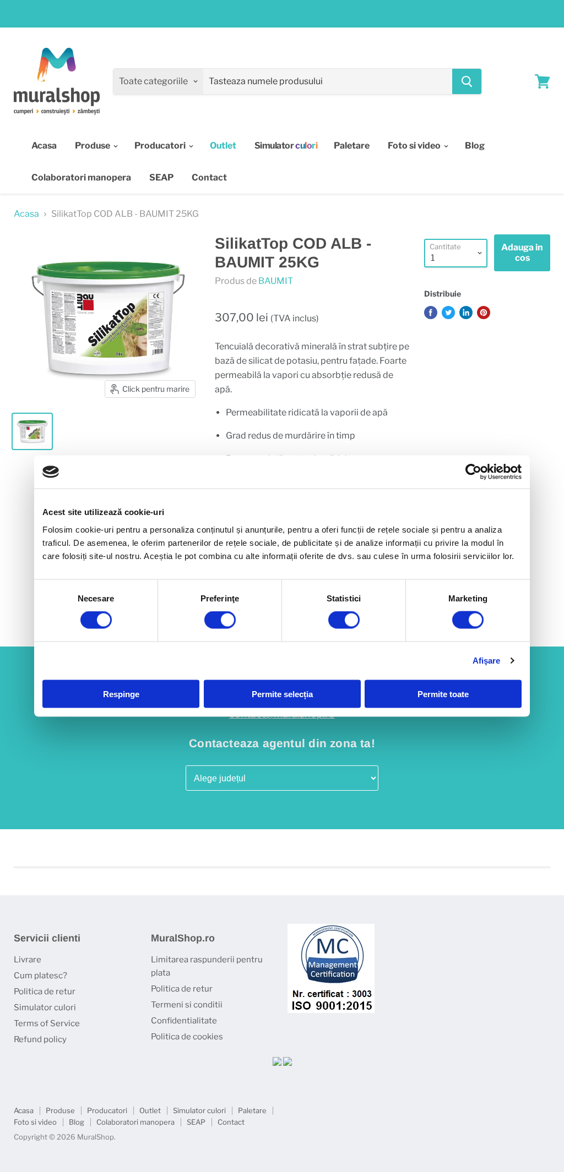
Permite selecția (282, 693)
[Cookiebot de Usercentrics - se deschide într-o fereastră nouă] (473, 472)
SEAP (161, 177)
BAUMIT (275, 281)
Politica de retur (44, 991)
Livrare (27, 960)
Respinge (121, 693)
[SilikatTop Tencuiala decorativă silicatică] (32, 431)
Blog (475, 145)
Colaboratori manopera (81, 177)
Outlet (150, 1110)
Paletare (352, 145)
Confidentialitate (184, 1021)
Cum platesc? (40, 976)
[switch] (220, 620)
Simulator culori (45, 1007)
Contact (209, 177)
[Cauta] (466, 81)
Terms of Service (47, 1023)
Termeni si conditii (187, 1005)
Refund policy (40, 1039)
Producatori (160, 145)
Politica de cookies (187, 1037)
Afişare (487, 660)
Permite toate (443, 693)
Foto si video (415, 145)
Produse (93, 145)
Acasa (44, 145)
